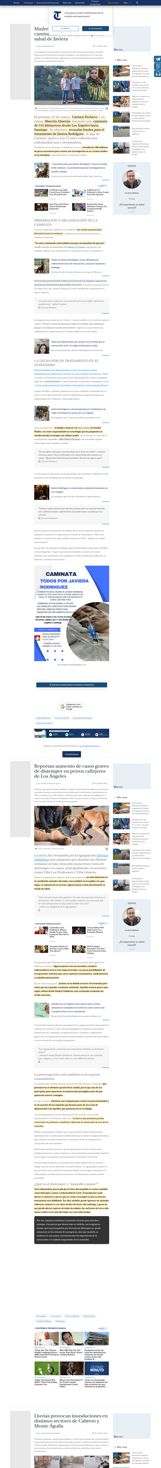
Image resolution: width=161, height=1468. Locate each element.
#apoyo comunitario (44, 723)
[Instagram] (86, 735)
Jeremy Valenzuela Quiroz (51, 783)
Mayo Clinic (84, 427)
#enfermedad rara (43, 718)
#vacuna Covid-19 (61, 718)
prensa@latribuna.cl (90, 746)
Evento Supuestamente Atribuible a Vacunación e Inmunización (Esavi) (72, 385)
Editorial (67, 3)
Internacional (42, 3)
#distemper (60, 1321)
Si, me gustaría (95, 28)
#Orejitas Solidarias (44, 1321)
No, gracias (65, 28)
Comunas (28, 3)
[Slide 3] (133, 212)
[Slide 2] (131, 212)
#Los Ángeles (41, 1316)
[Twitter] (71, 735)
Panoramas (113, 3)
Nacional (54, 3)
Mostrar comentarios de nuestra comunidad (73, 685)
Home (17, 3)
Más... (127, 3)
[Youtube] (101, 735)
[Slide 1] (129, 212)
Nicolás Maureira (47, 46)
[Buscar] (141, 2)
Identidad (80, 3)
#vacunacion (56, 1316)
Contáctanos (71, 754)
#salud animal (89, 1316)
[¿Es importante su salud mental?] (132, 179)
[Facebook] (56, 735)
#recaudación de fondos (82, 718)
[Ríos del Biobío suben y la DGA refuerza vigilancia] (122, 131)
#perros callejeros (72, 1316)
